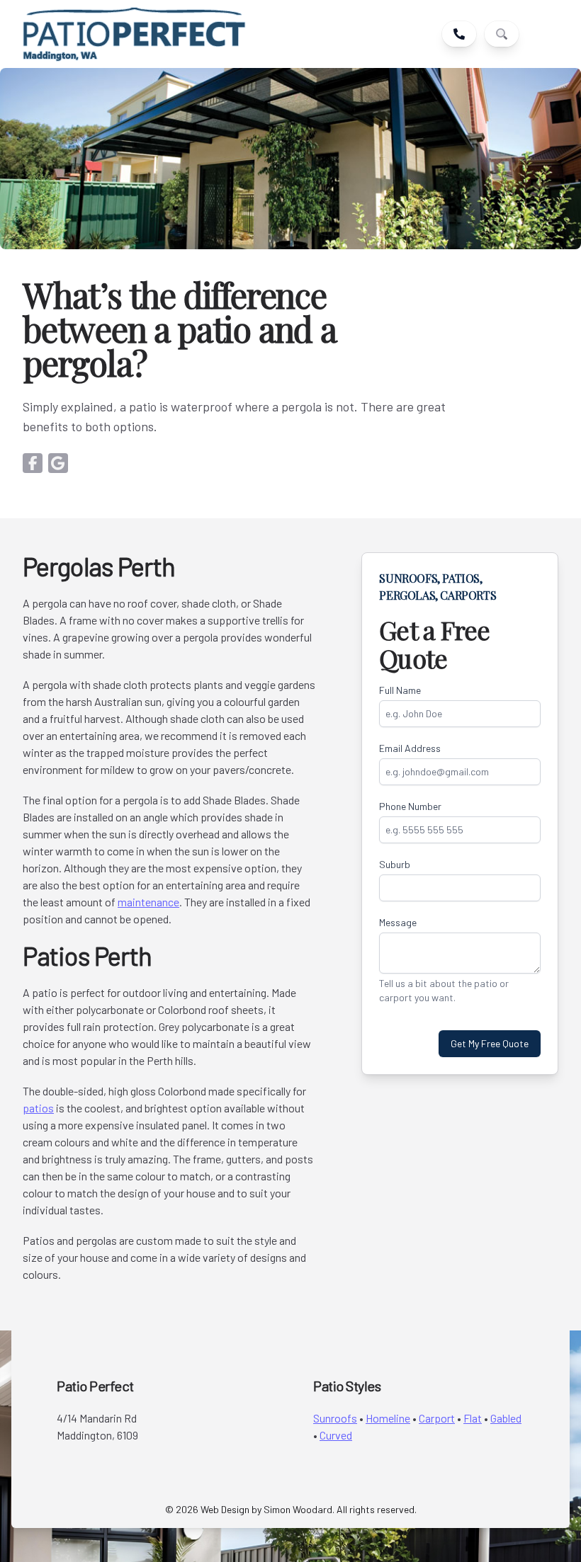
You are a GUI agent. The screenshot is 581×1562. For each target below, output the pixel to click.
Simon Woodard (298, 1509)
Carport (437, 1418)
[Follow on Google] (58, 463)
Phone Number (410, 806)
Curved (336, 1435)
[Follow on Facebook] (33, 463)
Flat (472, 1418)
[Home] (134, 34)
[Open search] (502, 34)
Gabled (505, 1418)
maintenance (148, 901)
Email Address (410, 748)
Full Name (400, 690)
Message (398, 922)
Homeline (388, 1418)
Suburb (394, 864)
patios (38, 1108)
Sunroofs (335, 1418)
